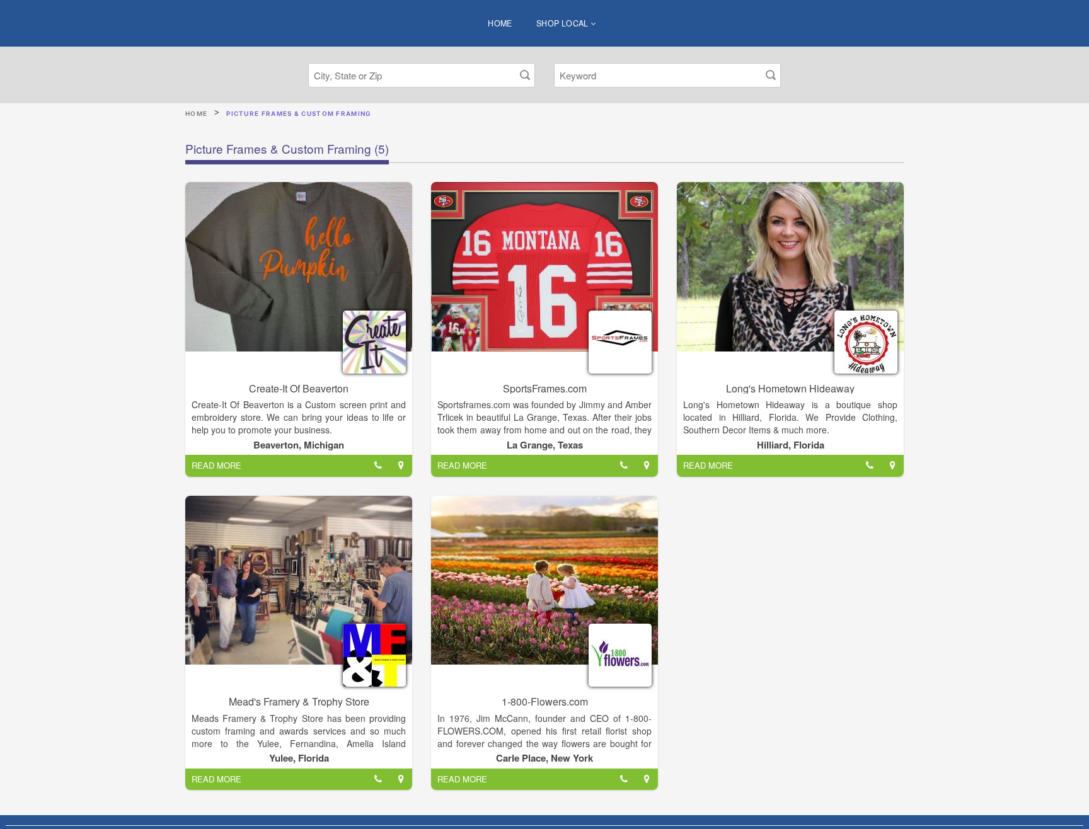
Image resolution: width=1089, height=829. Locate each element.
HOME (500, 23)
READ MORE (216, 465)
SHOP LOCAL (563, 23)
